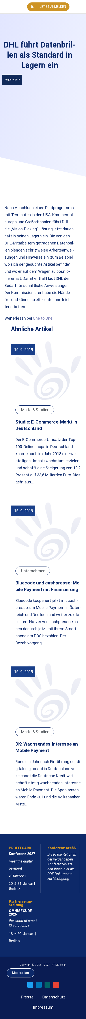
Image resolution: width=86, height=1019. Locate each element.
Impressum (43, 1007)
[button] (81, 6)
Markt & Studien (35, 409)
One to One (42, 318)
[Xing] (47, 985)
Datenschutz (53, 997)
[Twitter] (30, 985)
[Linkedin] (39, 985)
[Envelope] (56, 985)
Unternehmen (33, 571)
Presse (27, 997)
